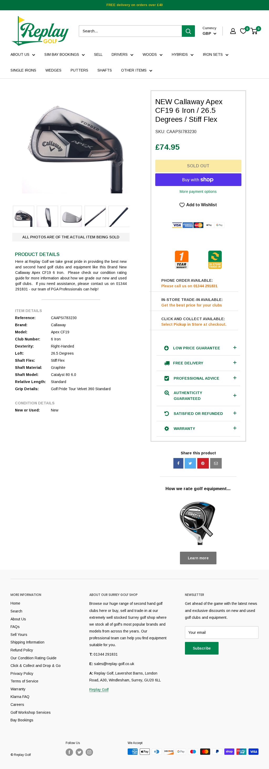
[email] (216, 463)
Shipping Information (27, 642)
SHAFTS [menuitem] (104, 70)
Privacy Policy (22, 673)
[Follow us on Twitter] (79, 752)
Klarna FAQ (20, 697)
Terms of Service (24, 681)
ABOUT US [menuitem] (20, 54)
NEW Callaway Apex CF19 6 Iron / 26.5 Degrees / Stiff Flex (189, 110)
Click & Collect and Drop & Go (36, 666)
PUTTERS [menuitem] (79, 70)
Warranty (18, 689)
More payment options (198, 191)
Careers (17, 704)
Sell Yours (19, 634)
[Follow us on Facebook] (69, 752)
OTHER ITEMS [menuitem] (134, 70)
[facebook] (178, 463)
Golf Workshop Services (31, 712)
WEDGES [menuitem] (53, 70)
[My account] (233, 31)
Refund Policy (22, 650)
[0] (254, 31)
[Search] (188, 31)
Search (16, 611)
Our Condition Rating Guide (33, 658)
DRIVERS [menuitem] (120, 54)
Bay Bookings (22, 720)
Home (15, 603)
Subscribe (202, 648)
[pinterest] (203, 463)
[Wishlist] (243, 31)
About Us (18, 619)
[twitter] (190, 463)
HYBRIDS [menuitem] (180, 54)
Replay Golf (98, 689)
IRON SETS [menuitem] (213, 54)
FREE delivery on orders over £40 (134, 5)
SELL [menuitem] (98, 54)
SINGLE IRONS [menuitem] (23, 70)
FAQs (15, 627)
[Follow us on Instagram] (89, 752)
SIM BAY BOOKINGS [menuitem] (61, 54)
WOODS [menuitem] (150, 54)
